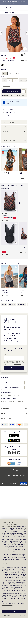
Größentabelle (6, 86)
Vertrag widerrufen (8, 471)
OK (14, 611)
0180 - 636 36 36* (8, 398)
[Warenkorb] (26, 7)
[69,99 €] (9, 159)
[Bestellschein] (19, 7)
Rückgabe (5, 131)
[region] (14, 568)
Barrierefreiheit (6, 475)
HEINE (3, 413)
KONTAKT (4, 378)
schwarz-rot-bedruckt (10, 65)
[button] (2, 7)
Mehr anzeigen (17, 364)
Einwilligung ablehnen (7, 615)
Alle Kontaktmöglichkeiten (12, 387)
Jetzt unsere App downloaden (14, 432)
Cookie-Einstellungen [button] (14, 478)
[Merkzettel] (22, 7)
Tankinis (14, 12)
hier (23, 547)
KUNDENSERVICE (7, 409)
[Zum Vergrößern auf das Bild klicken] (25, 49)
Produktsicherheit (7, 136)
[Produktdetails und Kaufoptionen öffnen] (16, 210)
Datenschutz (23, 471)
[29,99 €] (9, 276)
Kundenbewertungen (8, 140)
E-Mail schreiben (8, 383)
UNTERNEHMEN (6, 418)
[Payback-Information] (23, 483)
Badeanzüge (21, 304)
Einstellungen (22, 615)
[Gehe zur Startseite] (6, 7)
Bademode (8, 12)
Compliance (22, 475)
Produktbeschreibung (8, 122)
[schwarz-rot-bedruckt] (2, 65)
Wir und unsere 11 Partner (9, 526)
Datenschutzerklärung (7, 605)
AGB (16, 471)
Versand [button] (11, 60)
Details (4, 127)
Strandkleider (12, 304)
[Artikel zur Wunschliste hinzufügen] (24, 91)
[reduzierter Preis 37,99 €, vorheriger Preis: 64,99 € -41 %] (9, 233)
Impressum (15, 475)
